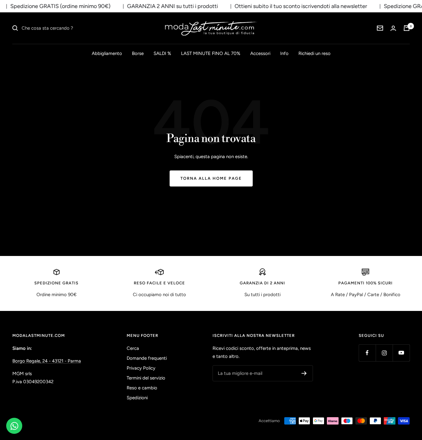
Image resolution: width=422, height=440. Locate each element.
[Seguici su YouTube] (401, 352)
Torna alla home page (211, 178)
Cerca (133, 348)
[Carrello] (406, 28)
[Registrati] (304, 373)
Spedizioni (137, 397)
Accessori (260, 53)
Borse (138, 53)
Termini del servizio (146, 378)
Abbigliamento (107, 53)
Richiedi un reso (314, 53)
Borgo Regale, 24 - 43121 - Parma (46, 361)
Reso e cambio (142, 388)
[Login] (393, 28)
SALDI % (162, 53)
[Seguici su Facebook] (367, 352)
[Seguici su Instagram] (384, 352)
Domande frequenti (147, 358)
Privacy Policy (141, 368)
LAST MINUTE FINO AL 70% (210, 53)
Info (284, 53)
